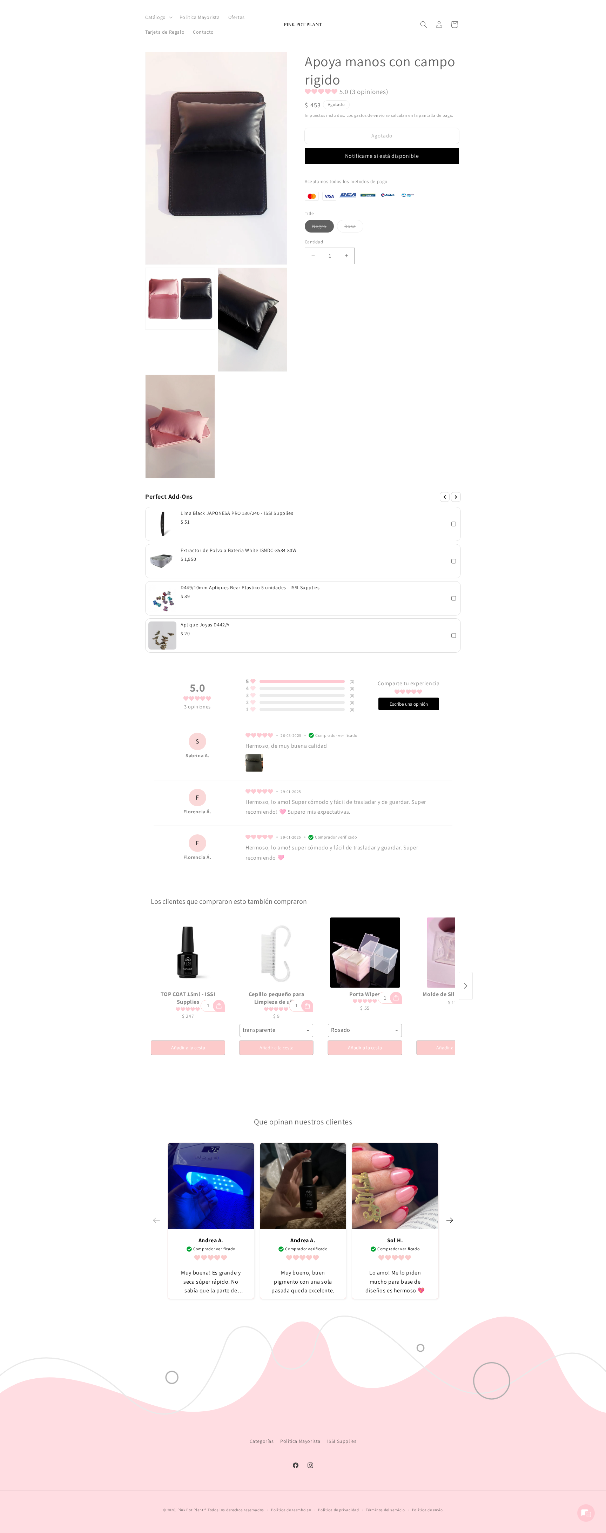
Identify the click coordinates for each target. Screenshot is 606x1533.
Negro (323, 228)
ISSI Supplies (342, 1441)
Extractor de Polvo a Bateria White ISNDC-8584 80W (238, 550)
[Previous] (445, 497)
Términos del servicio (385, 1509)
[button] (158, 17)
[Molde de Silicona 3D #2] (453, 952)
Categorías (262, 1441)
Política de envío (427, 1509)
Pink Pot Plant (190, 1509)
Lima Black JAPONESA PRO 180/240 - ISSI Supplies (237, 513)
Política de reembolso (291, 1509)
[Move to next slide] (449, 1220)
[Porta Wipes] (365, 952)
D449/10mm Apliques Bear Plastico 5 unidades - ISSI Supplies (250, 587)
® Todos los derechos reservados (234, 1509)
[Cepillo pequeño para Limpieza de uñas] (276, 952)
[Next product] (466, 986)
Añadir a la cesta (188, 1047)
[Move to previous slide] (156, 1220)
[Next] (456, 497)
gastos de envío (369, 115)
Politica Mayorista (300, 1441)
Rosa (353, 228)
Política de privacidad (338, 1509)
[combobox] (276, 1030)
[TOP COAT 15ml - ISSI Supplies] (188, 952)
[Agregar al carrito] (219, 1006)
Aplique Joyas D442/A (205, 624)
